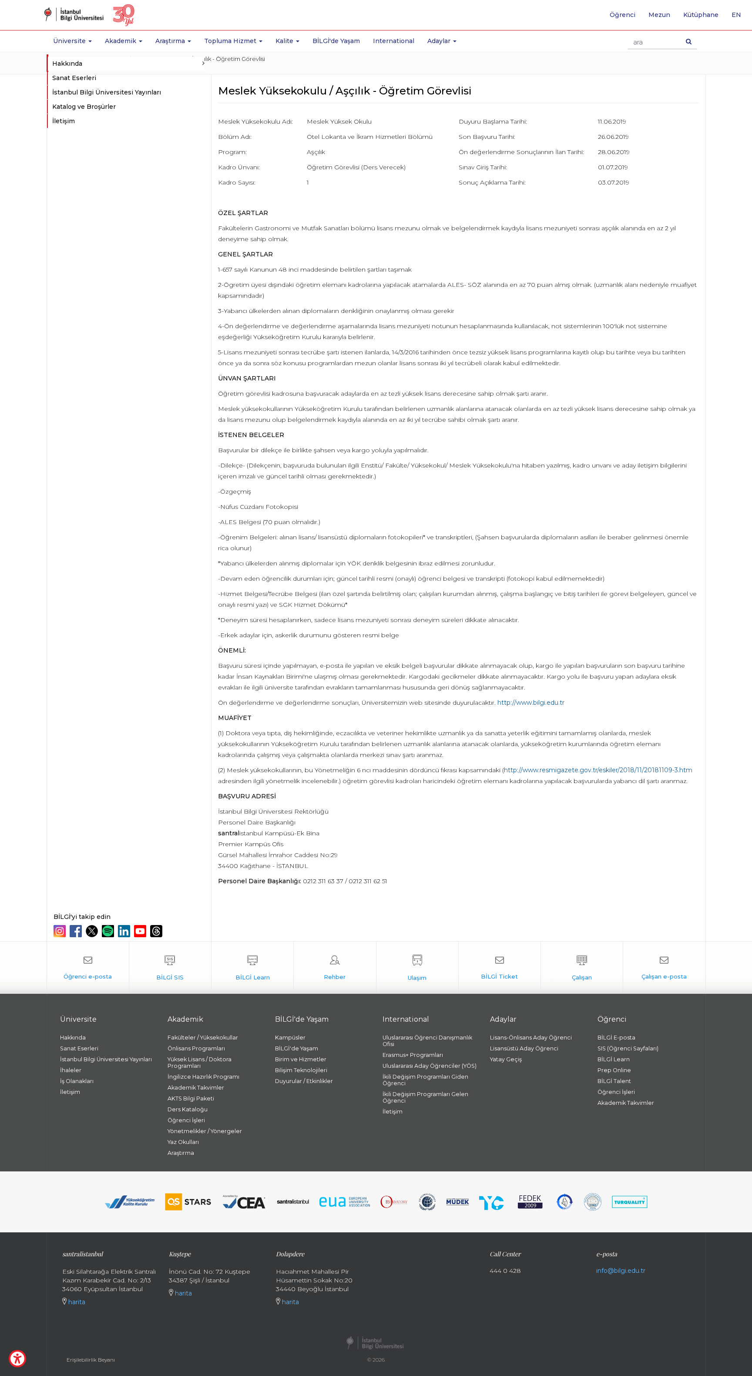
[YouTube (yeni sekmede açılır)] (141, 931)
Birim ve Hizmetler (300, 1059)
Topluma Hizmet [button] (231, 41)
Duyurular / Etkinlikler (304, 1081)
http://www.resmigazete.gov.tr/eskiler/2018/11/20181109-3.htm (598, 770)
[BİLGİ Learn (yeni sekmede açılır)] (252, 968)
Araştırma (181, 1153)
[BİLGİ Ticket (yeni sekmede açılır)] (499, 968)
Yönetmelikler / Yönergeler (205, 1131)
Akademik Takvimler (196, 1087)
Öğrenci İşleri (186, 1120)
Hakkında (73, 1037)
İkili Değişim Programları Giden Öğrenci (425, 1080)
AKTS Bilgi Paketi (191, 1098)
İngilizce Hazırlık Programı (203, 1076)
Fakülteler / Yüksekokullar (203, 1037)
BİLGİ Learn (614, 1059)
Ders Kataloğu (188, 1109)
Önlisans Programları (196, 1048)
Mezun (659, 15)
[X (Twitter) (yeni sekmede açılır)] (93, 931)
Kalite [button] (285, 41)
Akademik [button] (121, 41)
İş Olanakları (77, 1081)
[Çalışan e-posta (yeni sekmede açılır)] (664, 968)
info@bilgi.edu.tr (620, 1271)
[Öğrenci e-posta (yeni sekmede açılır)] (88, 968)
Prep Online (614, 1070)
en (740, 17)
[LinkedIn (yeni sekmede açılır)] (125, 931)
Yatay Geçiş (506, 1059)
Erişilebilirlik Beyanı (91, 1359)
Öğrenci (622, 15)
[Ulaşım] (417, 968)
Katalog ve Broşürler (84, 107)
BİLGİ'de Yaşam (336, 41)
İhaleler (70, 1070)
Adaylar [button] (439, 41)
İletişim (63, 121)
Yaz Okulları (183, 1142)
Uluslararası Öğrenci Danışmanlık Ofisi (427, 1040)
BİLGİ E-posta (616, 1037)
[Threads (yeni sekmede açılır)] (157, 931)
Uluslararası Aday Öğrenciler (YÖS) (430, 1066)
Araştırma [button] (171, 41)
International (393, 41)
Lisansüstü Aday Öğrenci (524, 1048)
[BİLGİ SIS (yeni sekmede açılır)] (170, 968)
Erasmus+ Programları (413, 1055)
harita (76, 1302)
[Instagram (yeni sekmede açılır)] (61, 931)
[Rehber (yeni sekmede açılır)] (335, 968)
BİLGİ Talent (614, 1081)
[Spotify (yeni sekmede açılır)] (109, 931)
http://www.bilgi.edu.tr (530, 703)
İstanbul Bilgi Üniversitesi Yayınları (106, 92)
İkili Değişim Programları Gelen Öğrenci (425, 1097)
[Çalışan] (582, 968)
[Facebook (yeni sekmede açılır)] (77, 931)
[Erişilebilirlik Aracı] (17, 1358)
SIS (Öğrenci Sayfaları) (628, 1048)
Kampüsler (290, 1037)
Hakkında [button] (67, 63)
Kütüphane (700, 15)
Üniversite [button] (70, 41)
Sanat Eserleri (74, 78)
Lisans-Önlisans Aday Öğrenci (531, 1037)
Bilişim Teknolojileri (301, 1070)
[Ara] (688, 41)
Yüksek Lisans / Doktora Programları (200, 1062)
